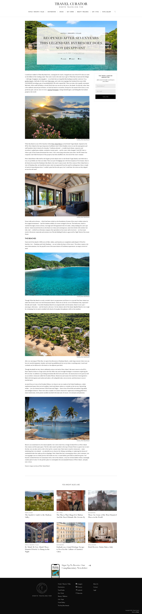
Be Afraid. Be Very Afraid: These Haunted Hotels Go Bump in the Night (37, 549)
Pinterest (79, 587)
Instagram (79, 584)
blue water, (51, 81)
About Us (95, 584)
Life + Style (60, 512)
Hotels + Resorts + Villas (71, 33)
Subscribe (79, 593)
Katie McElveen (79, 53)
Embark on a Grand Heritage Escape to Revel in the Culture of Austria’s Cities (70, 549)
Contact (95, 587)
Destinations (91, 512)
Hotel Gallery (61, 602)
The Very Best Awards (63, 605)
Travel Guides (29, 512)
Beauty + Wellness (62, 596)
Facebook (79, 590)
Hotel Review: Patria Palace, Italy (100, 547)
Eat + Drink (61, 593)
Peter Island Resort (56, 144)
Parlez (137, 612)
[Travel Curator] (71, 5)
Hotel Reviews (92, 545)
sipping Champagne (53, 90)
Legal (94, 590)
